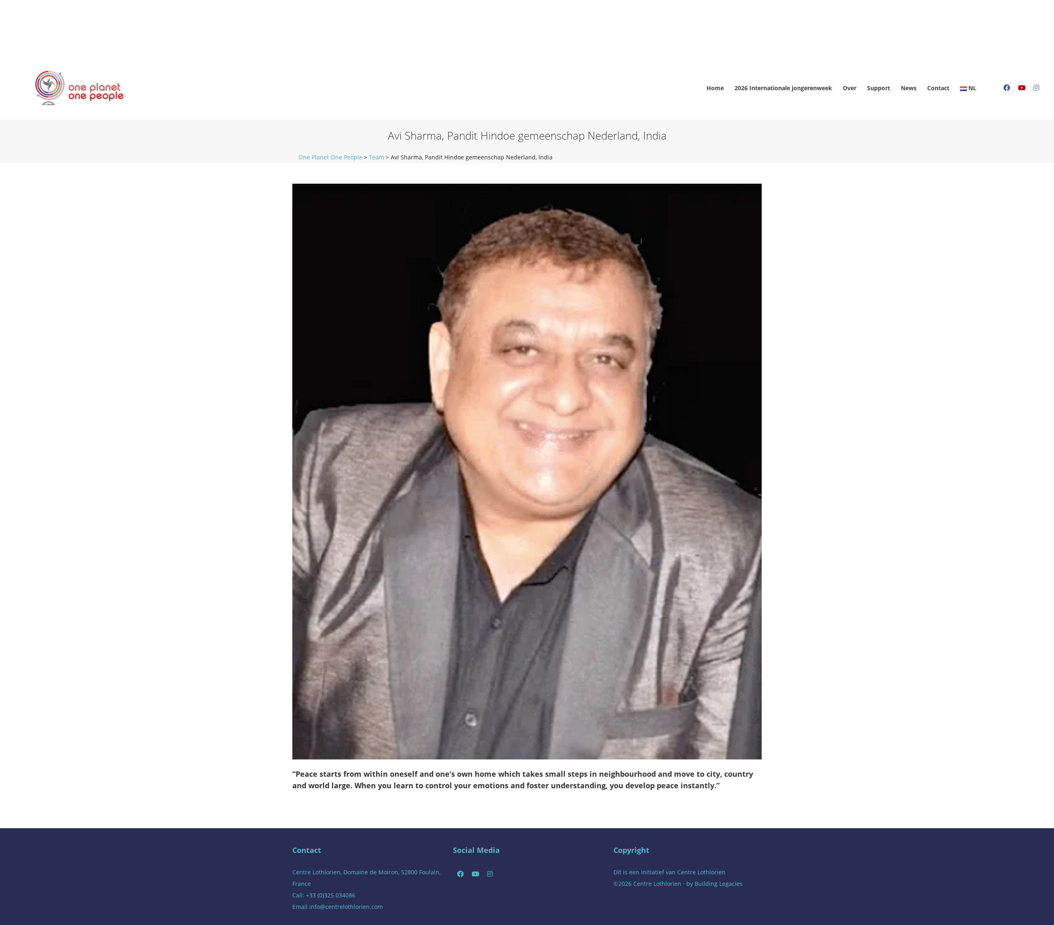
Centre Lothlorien (701, 872)
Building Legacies (719, 884)
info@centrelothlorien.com (346, 907)
